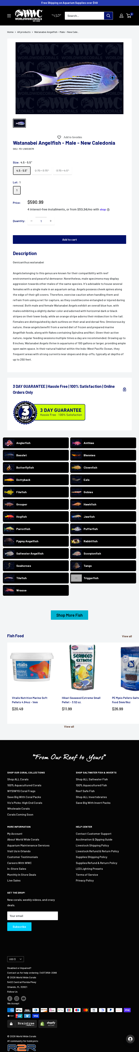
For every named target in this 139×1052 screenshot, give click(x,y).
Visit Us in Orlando (19, 851)
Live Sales (13, 880)
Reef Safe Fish (85, 791)
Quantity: (19, 221)
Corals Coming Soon (20, 814)
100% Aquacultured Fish (91, 785)
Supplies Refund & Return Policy (96, 863)
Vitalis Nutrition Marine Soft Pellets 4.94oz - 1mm (29, 700)
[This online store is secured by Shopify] (48, 1022)
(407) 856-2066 (48, 972)
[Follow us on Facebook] (9, 998)
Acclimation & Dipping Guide (94, 839)
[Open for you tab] (130, 1039)
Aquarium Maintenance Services (28, 845)
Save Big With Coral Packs (24, 797)
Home (10, 31)
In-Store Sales (16, 868)
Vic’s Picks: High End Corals (24, 802)
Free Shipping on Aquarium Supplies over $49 (69, 2)
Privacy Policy (85, 880)
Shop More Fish (69, 615)
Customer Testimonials (22, 857)
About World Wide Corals (23, 839)
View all (127, 636)
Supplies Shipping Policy (91, 857)
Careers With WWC (19, 863)
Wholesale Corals (18, 808)
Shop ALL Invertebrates (91, 797)
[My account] (121, 16)
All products (24, 31)
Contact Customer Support (93, 833)
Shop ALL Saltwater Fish (92, 779)
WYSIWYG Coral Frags (21, 791)
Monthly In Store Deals (21, 874)
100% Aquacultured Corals (24, 785)
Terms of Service (87, 874)
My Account (14, 833)
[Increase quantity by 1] (50, 221)
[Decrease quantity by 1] (31, 221)
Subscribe (19, 926)
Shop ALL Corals (17, 779)
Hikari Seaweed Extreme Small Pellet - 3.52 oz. (81, 700)
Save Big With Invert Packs (93, 802)
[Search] (108, 16)
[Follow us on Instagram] (16, 998)
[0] (129, 16)
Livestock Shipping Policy (92, 845)
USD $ (12, 959)
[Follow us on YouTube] (23, 998)
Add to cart (69, 239)
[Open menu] (9, 15)
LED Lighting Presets (89, 868)
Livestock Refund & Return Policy (97, 851)
